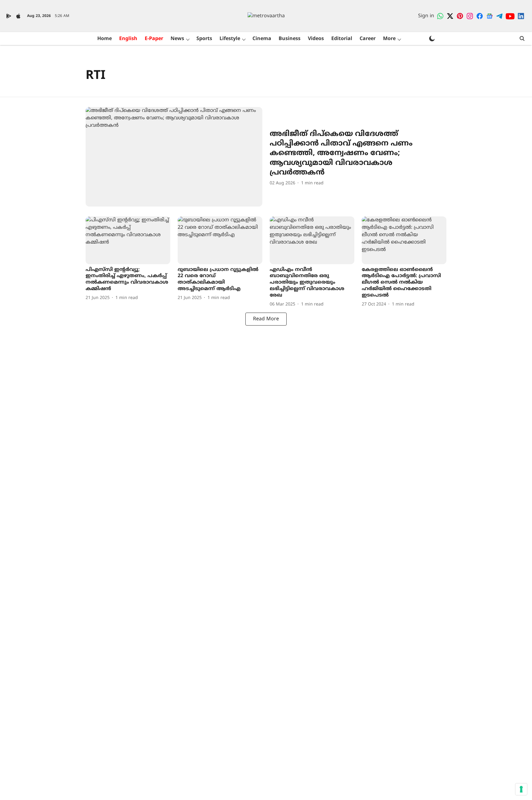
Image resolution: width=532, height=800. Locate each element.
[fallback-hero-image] (174, 157)
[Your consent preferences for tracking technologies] (521, 789)
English (128, 39)
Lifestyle (230, 39)
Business (289, 39)
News (177, 39)
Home (104, 39)
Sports (204, 39)
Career (368, 39)
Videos (316, 39)
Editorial (341, 39)
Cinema (261, 39)
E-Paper (154, 39)
